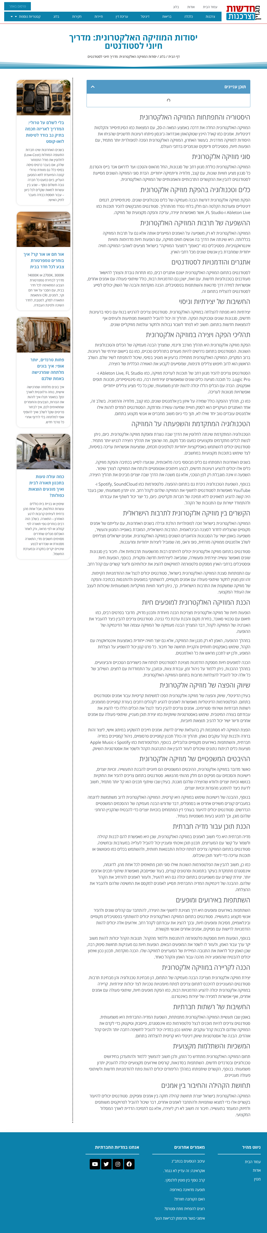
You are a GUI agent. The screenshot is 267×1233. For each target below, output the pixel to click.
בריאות (166, 16)
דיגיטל (145, 16)
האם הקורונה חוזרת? (189, 1199)
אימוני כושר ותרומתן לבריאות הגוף (180, 1218)
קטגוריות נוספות (29, 16)
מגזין (257, 1178)
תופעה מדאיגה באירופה (187, 1189)
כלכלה (188, 16)
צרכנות (210, 16)
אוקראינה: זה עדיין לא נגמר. (184, 1170)
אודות (191, 7)
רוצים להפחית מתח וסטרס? (184, 1208)
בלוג (176, 7)
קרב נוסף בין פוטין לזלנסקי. (185, 1180)
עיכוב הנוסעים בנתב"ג (188, 1161)
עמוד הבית (210, 7)
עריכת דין (122, 16)
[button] (93, 87)
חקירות (77, 16)
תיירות (98, 16)
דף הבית (174, 56)
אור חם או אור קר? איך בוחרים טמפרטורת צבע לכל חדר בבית (44, 260)
